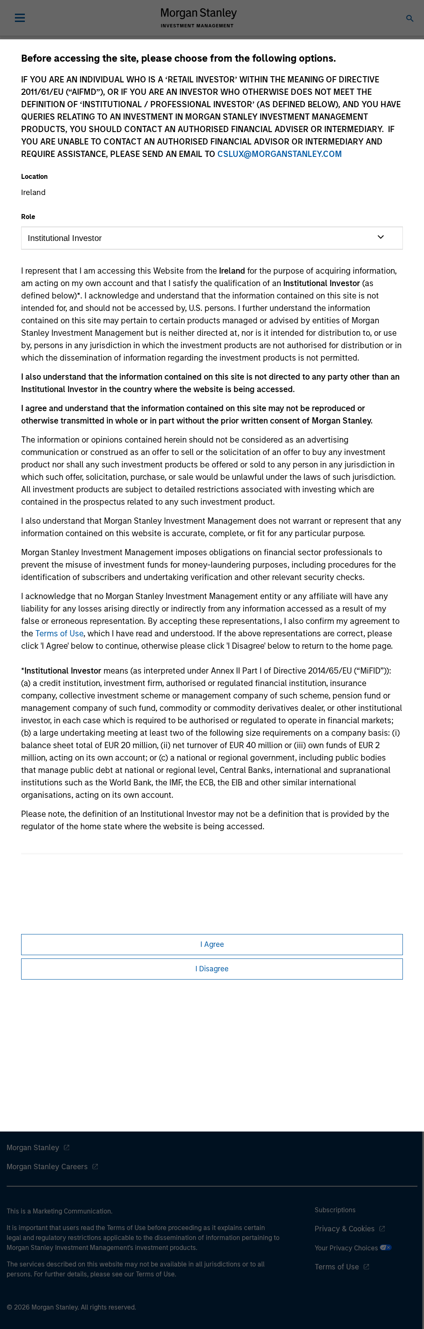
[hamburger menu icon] (20, 18)
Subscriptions (335, 1210)
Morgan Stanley (33, 1147)
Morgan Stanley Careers (47, 1166)
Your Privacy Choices (347, 1248)
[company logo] (199, 17)
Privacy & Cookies (345, 1228)
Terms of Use (59, 633)
